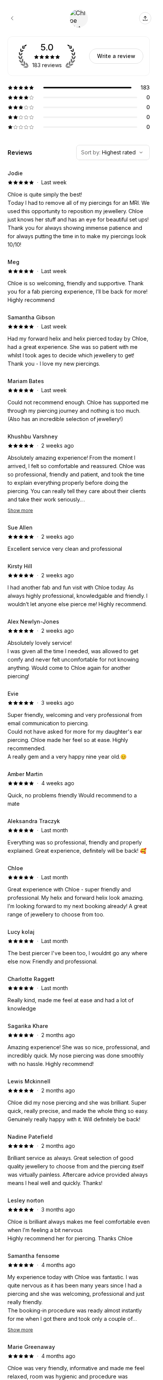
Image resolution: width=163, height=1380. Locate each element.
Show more (20, 510)
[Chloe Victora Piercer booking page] (12, 18)
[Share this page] (145, 18)
